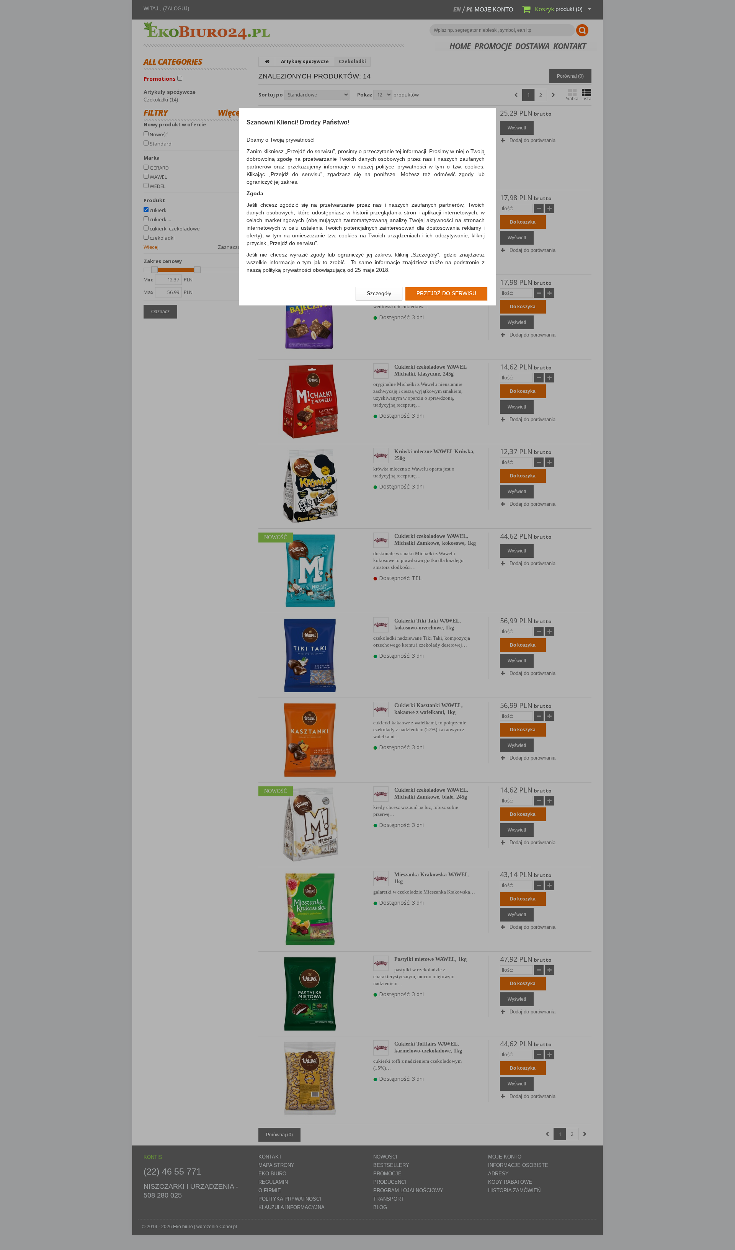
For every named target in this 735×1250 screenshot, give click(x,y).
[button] (379, 294)
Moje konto (494, 9)
